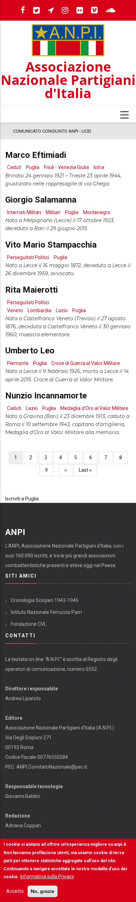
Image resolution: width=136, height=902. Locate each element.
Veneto (15, 310)
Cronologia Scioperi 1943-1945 (44, 600)
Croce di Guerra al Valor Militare (85, 363)
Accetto (15, 891)
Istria (98, 167)
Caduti (14, 167)
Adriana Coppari (23, 825)
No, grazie (42, 891)
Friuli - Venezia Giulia (66, 167)
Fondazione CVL (28, 624)
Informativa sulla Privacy (47, 876)
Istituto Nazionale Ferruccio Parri (46, 612)
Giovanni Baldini (22, 796)
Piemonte (18, 363)
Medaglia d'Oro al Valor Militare (94, 408)
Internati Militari (24, 212)
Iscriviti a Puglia (22, 498)
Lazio (62, 310)
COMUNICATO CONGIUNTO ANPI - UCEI (48, 131)
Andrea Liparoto (23, 698)
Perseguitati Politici (28, 257)
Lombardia (39, 310)
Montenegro (96, 212)
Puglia (32, 167)
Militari (53, 212)
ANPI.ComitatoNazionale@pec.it (51, 767)
